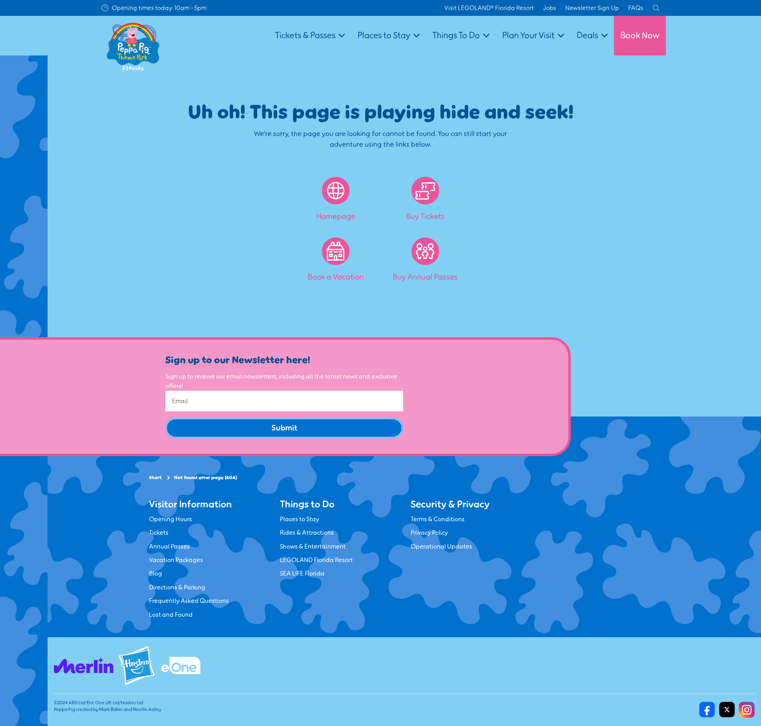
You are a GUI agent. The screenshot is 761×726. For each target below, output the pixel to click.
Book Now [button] (640, 35)
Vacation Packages (176, 560)
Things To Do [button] (456, 35)
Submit (284, 428)
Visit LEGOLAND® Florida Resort (489, 8)
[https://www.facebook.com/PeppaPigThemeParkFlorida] (707, 710)
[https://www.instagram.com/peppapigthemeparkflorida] (747, 710)
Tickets (158, 532)
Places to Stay (299, 519)
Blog (155, 573)
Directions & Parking (177, 587)
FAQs (635, 8)
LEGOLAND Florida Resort (316, 560)
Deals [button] (587, 35)
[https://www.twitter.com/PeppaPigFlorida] (727, 710)
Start (155, 477)
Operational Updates (441, 546)
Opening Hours (170, 519)
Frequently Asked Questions (189, 600)
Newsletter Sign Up (592, 8)
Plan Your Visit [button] (528, 35)
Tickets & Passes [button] (305, 35)
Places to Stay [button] (384, 35)
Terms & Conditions (438, 519)
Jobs (549, 8)
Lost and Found (171, 614)
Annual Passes (169, 546)
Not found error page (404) (205, 477)
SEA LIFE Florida (302, 573)
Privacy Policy (429, 532)
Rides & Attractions (307, 532)
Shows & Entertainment (313, 546)
